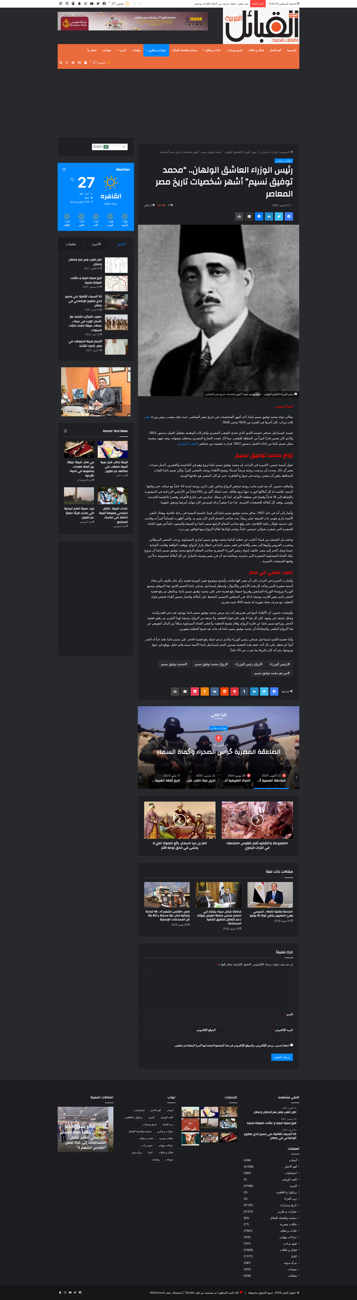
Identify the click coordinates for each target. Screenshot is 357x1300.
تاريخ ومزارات (234, 50)
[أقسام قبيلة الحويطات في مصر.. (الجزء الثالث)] (116, 347)
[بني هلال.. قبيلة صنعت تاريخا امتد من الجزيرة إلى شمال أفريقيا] (228, 1112)
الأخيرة (96, 244)
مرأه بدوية (290, 1262)
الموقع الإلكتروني (206, 1029)
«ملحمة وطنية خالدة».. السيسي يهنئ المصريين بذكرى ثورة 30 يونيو (271, 913)
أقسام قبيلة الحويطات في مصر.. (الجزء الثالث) (85, 344)
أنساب (293, 1160)
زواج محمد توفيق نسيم (210, 664)
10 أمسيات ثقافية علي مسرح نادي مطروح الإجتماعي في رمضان (83, 301)
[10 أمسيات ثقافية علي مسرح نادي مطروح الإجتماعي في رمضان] (116, 302)
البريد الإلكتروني (283, 1029)
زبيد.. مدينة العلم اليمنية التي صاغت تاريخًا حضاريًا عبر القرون (79, 513)
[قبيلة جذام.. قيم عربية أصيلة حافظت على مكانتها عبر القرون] (113, 449)
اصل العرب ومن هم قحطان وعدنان (85, 262)
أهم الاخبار (275, 50)
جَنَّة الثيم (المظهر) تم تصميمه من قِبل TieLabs (212, 1292)
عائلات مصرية (288, 1224)
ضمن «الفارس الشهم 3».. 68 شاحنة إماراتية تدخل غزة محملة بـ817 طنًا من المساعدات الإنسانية (168, 915)
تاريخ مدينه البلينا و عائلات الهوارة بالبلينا (86, 280)
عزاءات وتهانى (288, 1237)
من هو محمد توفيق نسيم (271, 673)
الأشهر (121, 244)
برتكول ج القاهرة (286, 1192)
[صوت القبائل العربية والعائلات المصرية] (261, 26)
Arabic (98, 146)
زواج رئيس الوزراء (247, 664)
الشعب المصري (188, 443)
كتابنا (294, 1256)
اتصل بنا (91, 50)
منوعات (292, 1269)
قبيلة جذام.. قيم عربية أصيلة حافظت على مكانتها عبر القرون (114, 467)
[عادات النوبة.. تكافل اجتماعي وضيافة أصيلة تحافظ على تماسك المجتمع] (113, 495)
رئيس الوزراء (279, 664)
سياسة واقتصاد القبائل (184, 50)
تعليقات (71, 244)
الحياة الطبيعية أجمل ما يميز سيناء (218, 751)
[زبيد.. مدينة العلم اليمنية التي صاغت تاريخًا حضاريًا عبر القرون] (79, 495)
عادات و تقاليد (213, 50)
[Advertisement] (178, 102)
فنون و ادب (290, 1243)
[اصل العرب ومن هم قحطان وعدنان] (116, 265)
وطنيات (136, 50)
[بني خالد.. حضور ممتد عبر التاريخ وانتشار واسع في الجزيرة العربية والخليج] (190, 1124)
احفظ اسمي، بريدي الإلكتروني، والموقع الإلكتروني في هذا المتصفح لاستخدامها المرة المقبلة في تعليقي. (231, 1045)
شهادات (106, 50)
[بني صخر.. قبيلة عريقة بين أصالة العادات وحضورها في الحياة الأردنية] (79, 449)
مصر (147, 417)
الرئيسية (291, 50)
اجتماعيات (291, 1173)
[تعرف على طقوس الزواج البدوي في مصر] (209, 1137)
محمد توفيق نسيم (173, 664)
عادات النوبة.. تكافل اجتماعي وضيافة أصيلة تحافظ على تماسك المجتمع (113, 515)
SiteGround (157, 1292)
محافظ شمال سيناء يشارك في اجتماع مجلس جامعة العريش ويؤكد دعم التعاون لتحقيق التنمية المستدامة (219, 917)
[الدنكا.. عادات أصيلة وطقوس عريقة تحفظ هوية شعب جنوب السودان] (190, 1112)
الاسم (288, 1014)
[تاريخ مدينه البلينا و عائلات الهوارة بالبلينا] (116, 283)
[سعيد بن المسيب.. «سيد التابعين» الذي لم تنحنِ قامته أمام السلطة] (190, 1138)
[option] (218, 747)
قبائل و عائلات (256, 50)
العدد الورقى (289, 1179)
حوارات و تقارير (157, 50)
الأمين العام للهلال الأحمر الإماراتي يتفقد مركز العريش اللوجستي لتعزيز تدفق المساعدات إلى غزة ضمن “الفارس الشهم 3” (88, 1137)
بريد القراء (290, 1198)
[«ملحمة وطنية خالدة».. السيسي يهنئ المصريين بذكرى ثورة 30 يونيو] (270, 895)
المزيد (122, 50)
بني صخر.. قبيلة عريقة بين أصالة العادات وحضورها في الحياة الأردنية (80, 469)
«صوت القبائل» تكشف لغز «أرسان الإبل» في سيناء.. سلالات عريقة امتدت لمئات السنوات (85, 323)
